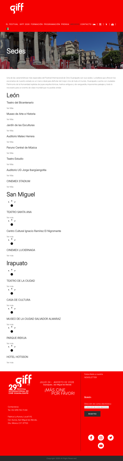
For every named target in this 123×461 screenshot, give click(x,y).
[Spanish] (8, 29)
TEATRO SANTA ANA (19, 212)
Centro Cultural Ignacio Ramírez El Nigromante (34, 230)
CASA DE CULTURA (18, 299)
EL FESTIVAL (12, 24)
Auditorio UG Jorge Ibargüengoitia (26, 170)
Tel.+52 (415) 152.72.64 (17, 410)
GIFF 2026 (25, 24)
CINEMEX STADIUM (18, 181)
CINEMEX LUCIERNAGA (21, 250)
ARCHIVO (74, 24)
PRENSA (65, 24)
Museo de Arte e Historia (21, 113)
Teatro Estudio (15, 158)
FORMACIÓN (37, 24)
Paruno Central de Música (22, 147)
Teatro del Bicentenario (20, 102)
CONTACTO (86, 24)
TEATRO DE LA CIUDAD (21, 280)
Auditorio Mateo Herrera (20, 136)
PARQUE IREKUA (16, 337)
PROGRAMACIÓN (52, 24)
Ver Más (10, 108)
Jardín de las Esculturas (21, 125)
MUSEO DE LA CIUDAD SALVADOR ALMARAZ (34, 318)
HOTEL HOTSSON (17, 356)
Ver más (10, 217)
